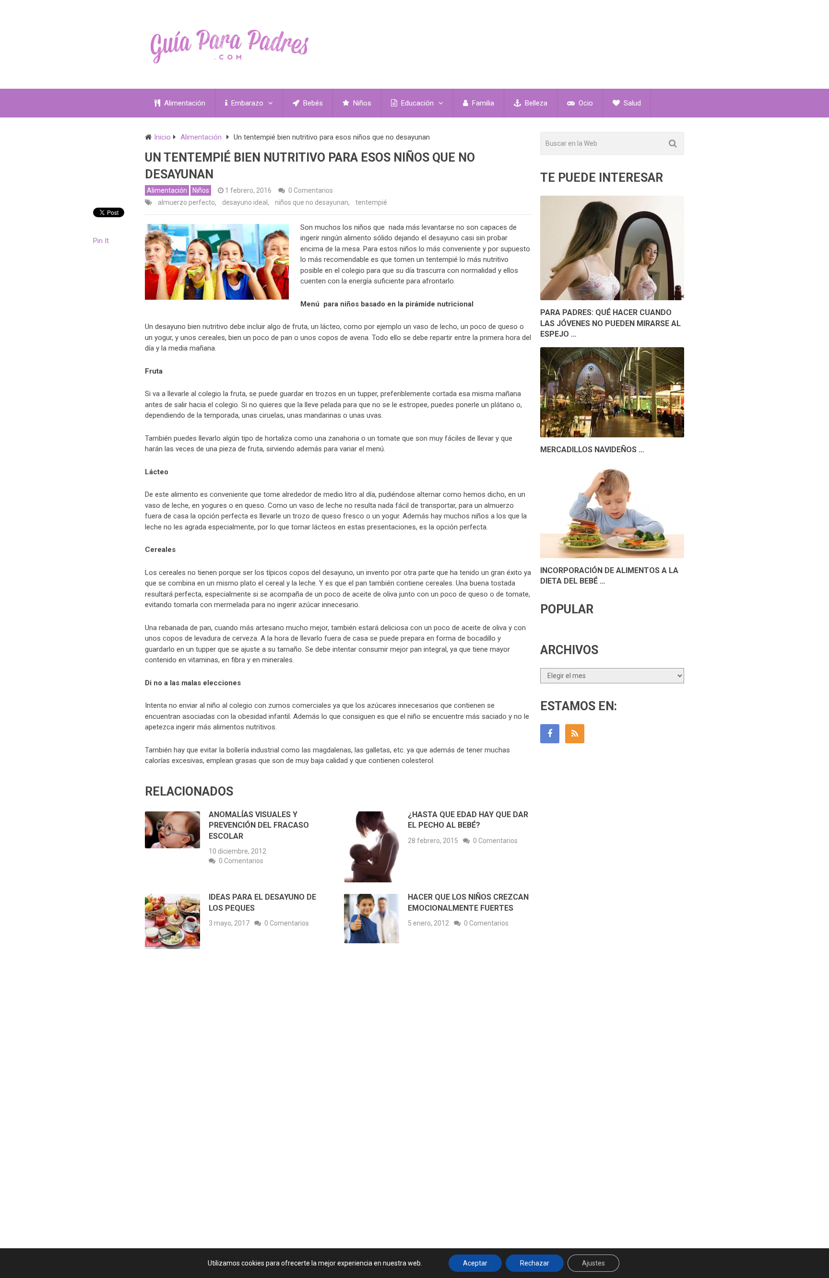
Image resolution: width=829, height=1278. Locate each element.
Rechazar (534, 1263)
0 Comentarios (310, 190)
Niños (361, 103)
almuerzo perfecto (186, 202)
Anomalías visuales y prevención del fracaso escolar (259, 825)
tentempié (371, 202)
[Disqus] (338, 1098)
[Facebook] (549, 733)
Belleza (535, 103)
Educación (416, 103)
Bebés (312, 103)
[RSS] (574, 733)
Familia (482, 103)
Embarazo (246, 103)
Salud (631, 103)
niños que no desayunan (311, 202)
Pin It (101, 240)
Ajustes (593, 1263)
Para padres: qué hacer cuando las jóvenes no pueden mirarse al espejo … (610, 323)
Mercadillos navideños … (592, 449)
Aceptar (475, 1263)
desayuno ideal (245, 202)
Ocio (585, 103)
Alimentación (183, 103)
